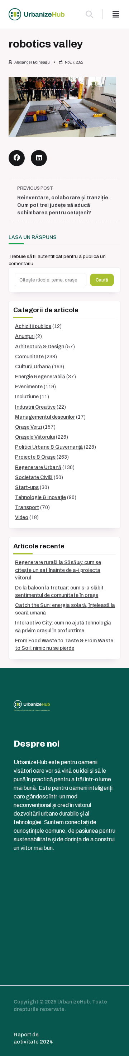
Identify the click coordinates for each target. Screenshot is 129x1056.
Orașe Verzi (28, 427)
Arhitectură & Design (39, 346)
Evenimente (29, 386)
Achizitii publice (33, 326)
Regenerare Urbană (38, 467)
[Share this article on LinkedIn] (39, 158)
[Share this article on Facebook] (17, 158)
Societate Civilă (34, 477)
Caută (102, 280)
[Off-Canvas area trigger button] (115, 14)
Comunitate (29, 356)
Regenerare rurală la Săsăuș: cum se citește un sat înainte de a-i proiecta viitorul (58, 570)
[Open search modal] (89, 14)
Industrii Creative (35, 407)
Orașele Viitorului (35, 437)
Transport (27, 507)
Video (21, 517)
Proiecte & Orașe (35, 457)
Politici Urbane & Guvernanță (49, 447)
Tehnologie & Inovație (40, 497)
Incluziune (27, 396)
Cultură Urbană (33, 366)
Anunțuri (24, 336)
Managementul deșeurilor (45, 417)
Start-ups (27, 487)
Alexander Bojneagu (32, 62)
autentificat (50, 256)
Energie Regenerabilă (40, 376)
